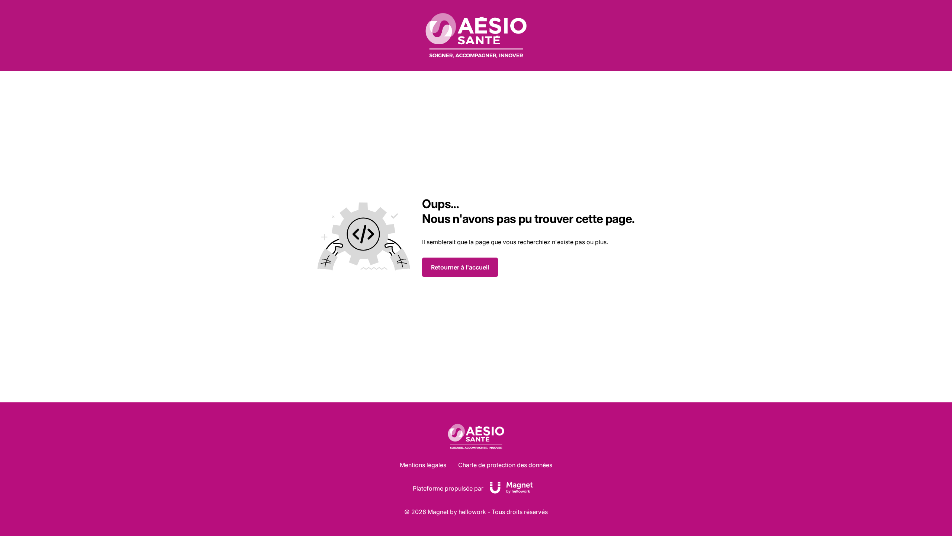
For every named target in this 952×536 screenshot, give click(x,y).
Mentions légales (423, 465)
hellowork (472, 512)
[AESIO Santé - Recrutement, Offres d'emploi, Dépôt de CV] (476, 35)
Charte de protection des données (505, 465)
